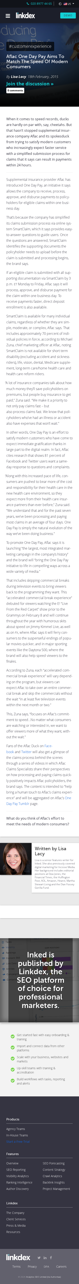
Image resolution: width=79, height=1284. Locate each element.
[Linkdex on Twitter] (39, 1257)
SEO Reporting (15, 1170)
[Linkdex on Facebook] (51, 1257)
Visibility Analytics (17, 1176)
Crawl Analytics (52, 1176)
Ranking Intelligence (19, 1182)
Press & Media (15, 1225)
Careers (61, 1266)
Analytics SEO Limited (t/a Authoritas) (43, 1276)
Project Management (56, 1189)
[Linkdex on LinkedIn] (45, 1257)
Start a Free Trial (18, 1142)
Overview (12, 1163)
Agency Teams (15, 1129)
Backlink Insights (54, 1182)
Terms (16, 1266)
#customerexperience (30, 46)
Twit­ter (26, 751)
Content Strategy (54, 1170)
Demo (68, 15)
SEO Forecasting (53, 1163)
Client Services (16, 1219)
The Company (15, 1213)
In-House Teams (17, 1135)
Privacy (32, 1266)
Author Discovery (17, 1189)
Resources (13, 1232)
